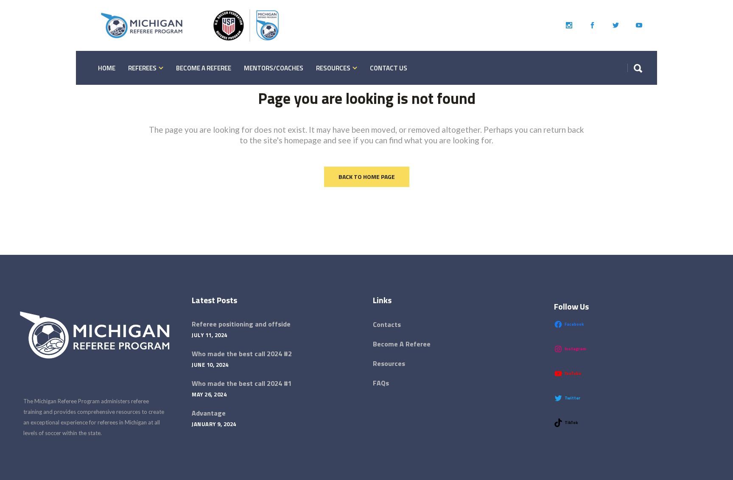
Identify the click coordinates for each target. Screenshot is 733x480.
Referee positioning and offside (241, 324)
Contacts (387, 324)
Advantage (209, 413)
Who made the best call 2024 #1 (242, 383)
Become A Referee (402, 344)
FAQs (381, 383)
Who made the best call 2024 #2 (242, 354)
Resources (389, 363)
